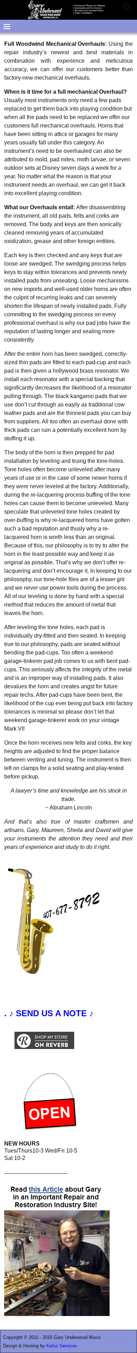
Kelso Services (61, 1345)
